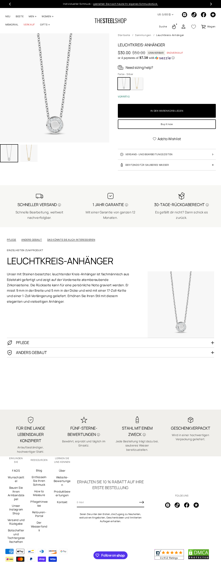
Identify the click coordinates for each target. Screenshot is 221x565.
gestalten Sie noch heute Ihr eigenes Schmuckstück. (125, 3)
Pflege (11, 239)
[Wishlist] (193, 27)
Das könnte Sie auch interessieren (71, 239)
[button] (163, 26)
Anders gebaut (31, 239)
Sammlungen (143, 35)
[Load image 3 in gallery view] (29, 153)
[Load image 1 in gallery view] (9, 153)
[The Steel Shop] (110, 20)
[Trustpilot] (213, 14)
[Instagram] (184, 14)
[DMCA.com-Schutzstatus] (198, 558)
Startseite (124, 35)
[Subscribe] (141, 502)
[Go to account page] (183, 26)
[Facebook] (203, 14)
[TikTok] (194, 14)
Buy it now (167, 124)
